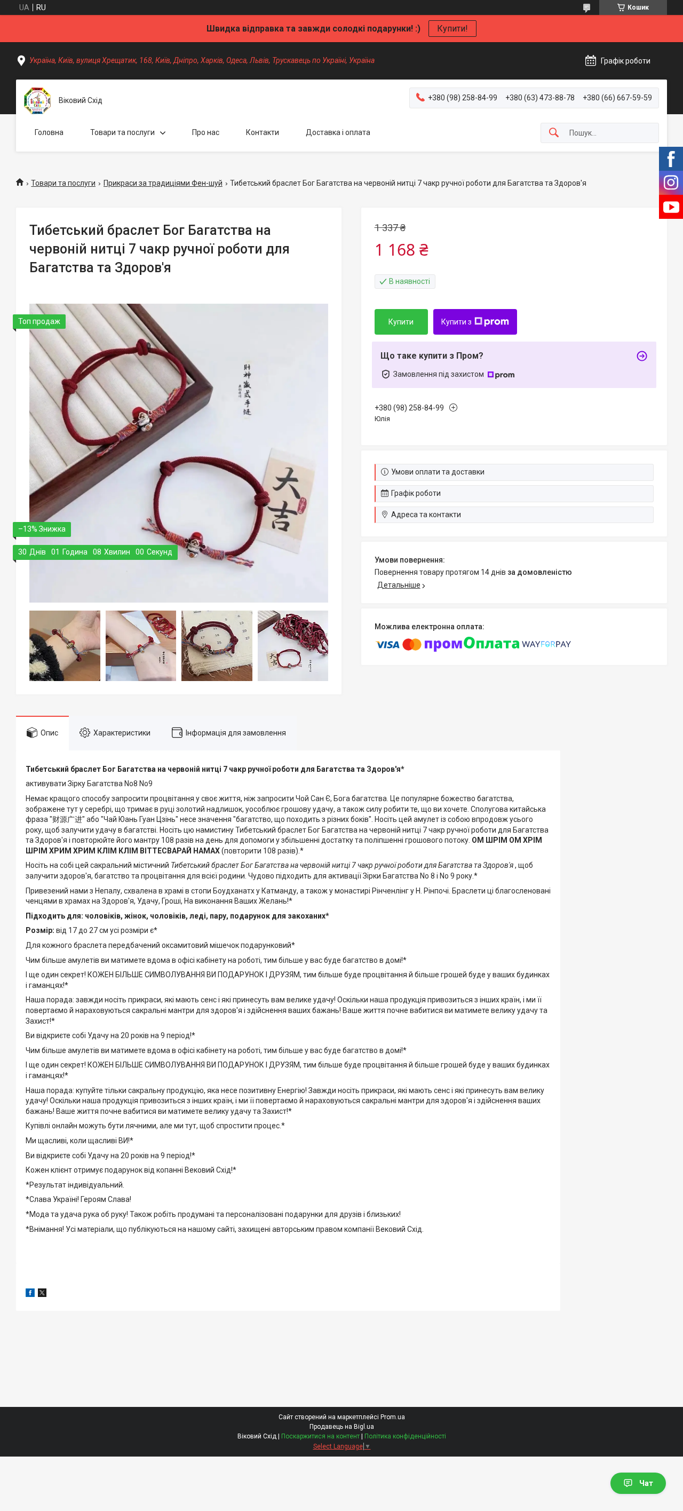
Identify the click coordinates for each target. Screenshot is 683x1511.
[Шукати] (553, 133)
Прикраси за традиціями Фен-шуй (163, 183)
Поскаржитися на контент (320, 1436)
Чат (646, 1483)
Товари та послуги (122, 132)
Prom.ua (392, 1417)
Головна (49, 132)
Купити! (452, 28)
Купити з (456, 322)
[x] (42, 1294)
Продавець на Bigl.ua (341, 1426)
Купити (401, 322)
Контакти (262, 132)
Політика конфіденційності (405, 1436)
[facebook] (30, 1294)
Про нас (205, 132)
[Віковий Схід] (37, 101)
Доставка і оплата (338, 132)
